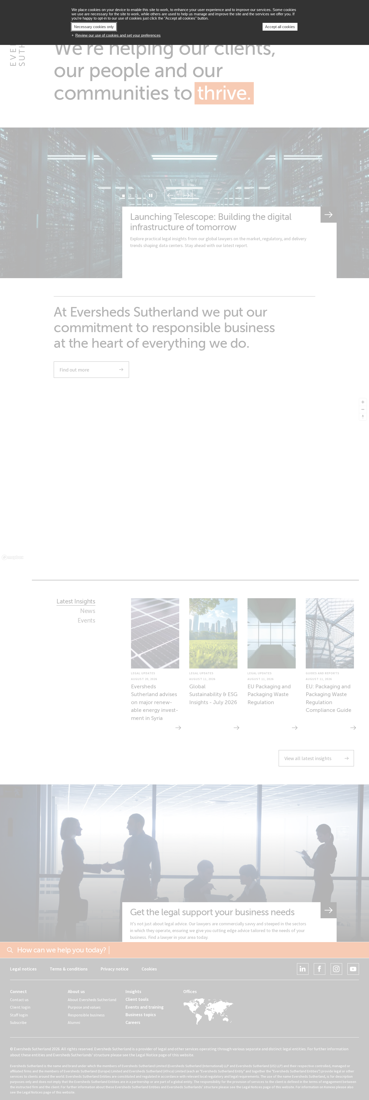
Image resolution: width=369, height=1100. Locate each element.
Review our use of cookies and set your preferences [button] (118, 35)
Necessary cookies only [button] (94, 27)
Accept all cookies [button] (280, 27)
